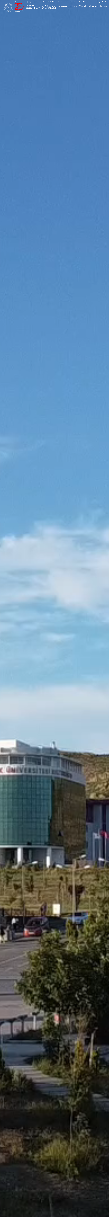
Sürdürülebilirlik (52, 2)
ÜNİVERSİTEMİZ (51, 6)
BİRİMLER (73, 6)
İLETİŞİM (103, 6)
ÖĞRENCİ (82, 6)
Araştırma (31, 2)
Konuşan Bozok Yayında (21, 2)
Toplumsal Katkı (68, 2)
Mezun (60, 2)
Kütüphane (38, 2)
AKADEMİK (63, 6)
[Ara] (99, 2)
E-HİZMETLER (93, 6)
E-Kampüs (86, 2)
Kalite (44, 2)
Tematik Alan (77, 2)
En (106, 2)
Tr (103, 2)
